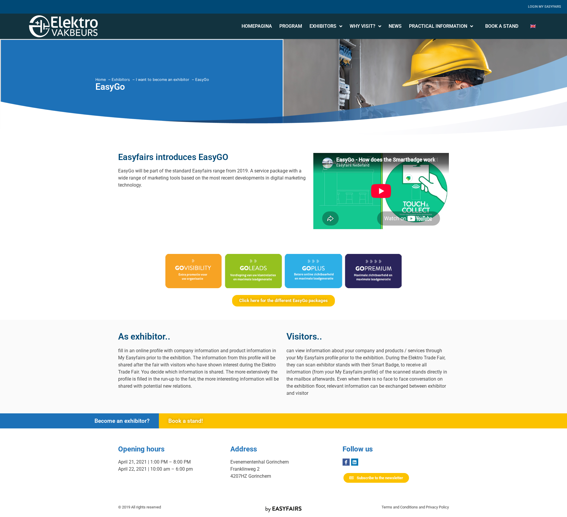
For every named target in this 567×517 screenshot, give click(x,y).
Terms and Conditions (400, 507)
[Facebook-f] (346, 462)
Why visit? (362, 26)
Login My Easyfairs (544, 7)
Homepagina (257, 26)
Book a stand (501, 26)
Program (290, 26)
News (395, 26)
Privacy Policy (437, 507)
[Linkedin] (354, 462)
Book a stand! (185, 420)
